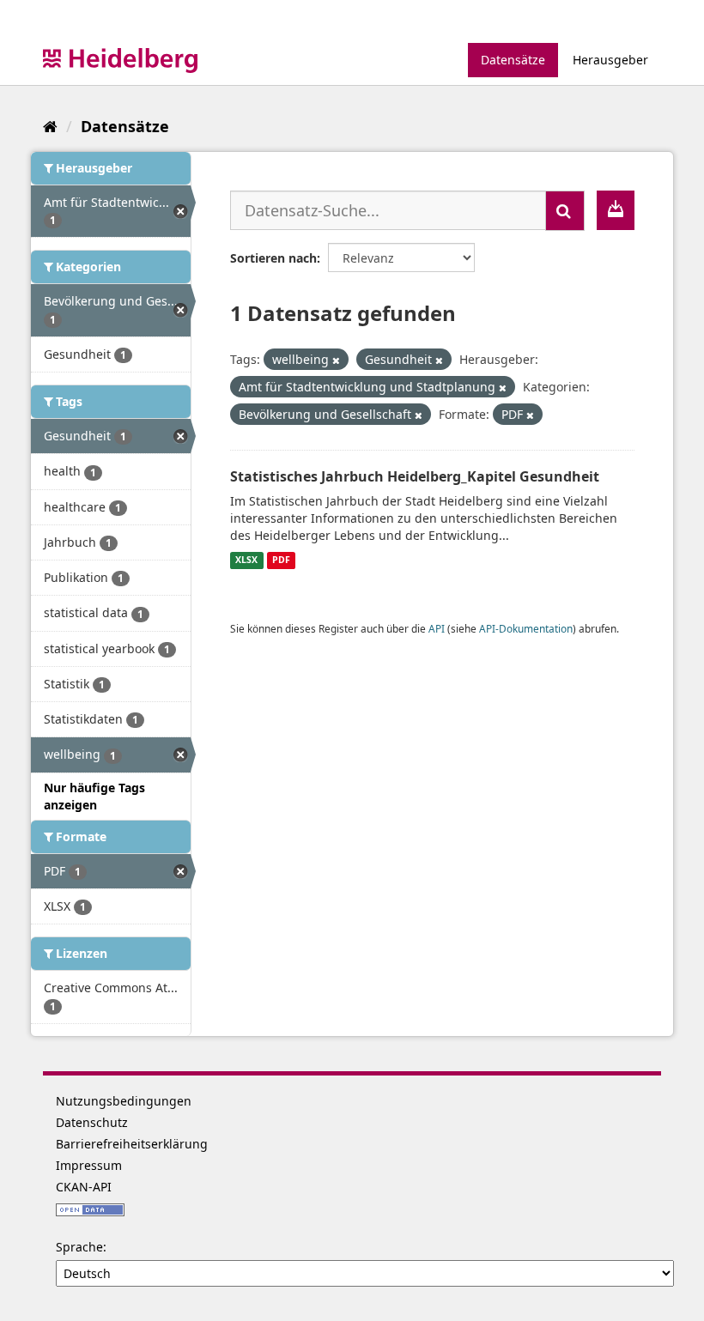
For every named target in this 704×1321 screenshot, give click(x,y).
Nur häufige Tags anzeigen (94, 796)
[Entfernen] (336, 360)
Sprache (79, 1247)
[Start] (50, 126)
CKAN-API (84, 1187)
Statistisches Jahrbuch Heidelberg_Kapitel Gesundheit (414, 476)
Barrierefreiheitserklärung (132, 1144)
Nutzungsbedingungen (123, 1101)
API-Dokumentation (526, 628)
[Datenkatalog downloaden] (615, 210)
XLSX (246, 560)
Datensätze (513, 60)
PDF (281, 560)
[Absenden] (565, 211)
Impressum (89, 1165)
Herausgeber (610, 60)
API (436, 628)
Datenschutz (92, 1122)
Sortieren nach (273, 258)
